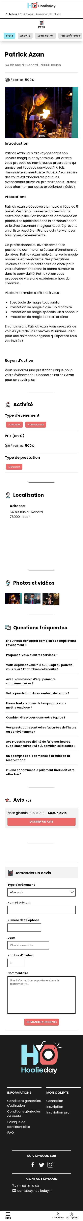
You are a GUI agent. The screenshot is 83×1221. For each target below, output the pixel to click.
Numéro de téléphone (23, 920)
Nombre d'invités (20, 955)
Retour (12, 14)
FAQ (10, 1132)
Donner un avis (41, 822)
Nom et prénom (18, 903)
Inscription (54, 1106)
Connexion (54, 1101)
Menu (8, 1217)
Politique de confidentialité (18, 1124)
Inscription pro (58, 1112)
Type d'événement (21, 885)
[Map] (41, 542)
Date (11, 938)
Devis (41, 26)
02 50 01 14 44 (28, 1186)
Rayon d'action (19, 360)
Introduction (16, 143)
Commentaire (17, 973)
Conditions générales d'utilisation (24, 1103)
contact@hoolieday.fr (34, 1190)
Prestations (15, 196)
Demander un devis (42, 1022)
